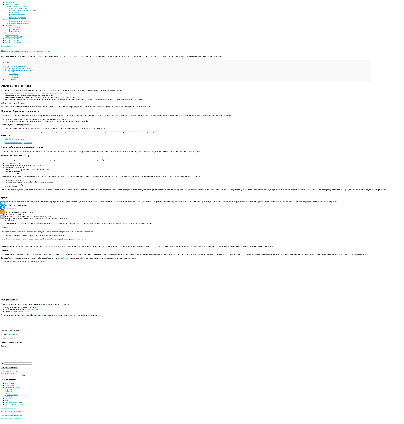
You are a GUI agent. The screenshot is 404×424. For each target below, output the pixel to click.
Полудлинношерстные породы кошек (22, 10)
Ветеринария (14, 31)
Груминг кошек (14, 29)
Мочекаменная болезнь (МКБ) (21, 72)
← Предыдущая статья (9, 371)
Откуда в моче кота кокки (15, 66)
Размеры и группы (11, 4)
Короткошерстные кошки (18, 6)
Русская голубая (11, 395)
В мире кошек (6, 46)
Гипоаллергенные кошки (18, 16)
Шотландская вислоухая (13, 402)
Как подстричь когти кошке (11, 418)
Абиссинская (9, 383)
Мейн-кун (8, 391)
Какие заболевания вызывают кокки (19, 70)
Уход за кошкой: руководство (11, 411)
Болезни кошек (13, 334)
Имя (2, 363)
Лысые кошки (14, 12)
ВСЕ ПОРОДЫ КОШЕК (14, 404)
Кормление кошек (11, 35)
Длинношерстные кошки (18, 8)
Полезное (8, 25)
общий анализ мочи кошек (14, 139)
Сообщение (5, 346)
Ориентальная (10, 393)
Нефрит (13, 77)
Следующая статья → (8, 373)
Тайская (8, 400)
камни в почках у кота (13, 141)
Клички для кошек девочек (19, 23)
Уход (6, 33)
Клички (8, 20)
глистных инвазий (31, 309)
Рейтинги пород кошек (17, 18)
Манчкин (8, 389)
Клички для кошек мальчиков (19, 21)
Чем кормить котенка (8, 408)
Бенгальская (9, 385)
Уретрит (13, 74)
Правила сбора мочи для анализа (17, 68)
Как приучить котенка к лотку (12, 415)
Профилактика (11, 79)
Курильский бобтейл (12, 387)
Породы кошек (10, 2)
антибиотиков (64, 258)
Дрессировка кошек (16, 27)
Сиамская (8, 397)
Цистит (13, 76)
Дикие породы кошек (17, 14)
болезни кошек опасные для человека (18, 143)
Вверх (3, 422)
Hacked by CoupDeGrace (13, 37)
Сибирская (9, 398)
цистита (189, 151)
